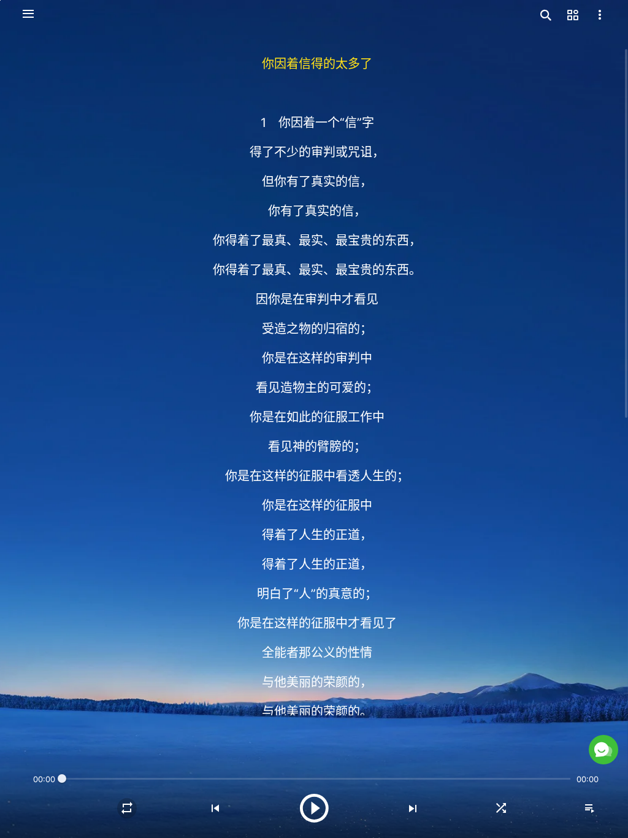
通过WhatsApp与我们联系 (495, 728)
